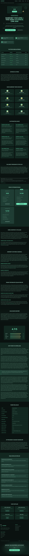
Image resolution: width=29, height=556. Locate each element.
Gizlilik (19, 540)
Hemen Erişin (14, 11)
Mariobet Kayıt (17, 528)
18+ (27, 540)
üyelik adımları (11, 515)
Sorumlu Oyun (25, 540)
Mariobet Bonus (17, 527)
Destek (1, 537)
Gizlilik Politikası (3, 533)
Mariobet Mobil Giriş (3, 244)
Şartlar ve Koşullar (3, 534)
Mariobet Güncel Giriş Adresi (12, 267)
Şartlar (21, 540)
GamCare (23, 181)
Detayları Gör (7, 221)
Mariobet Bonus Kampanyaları (10, 303)
